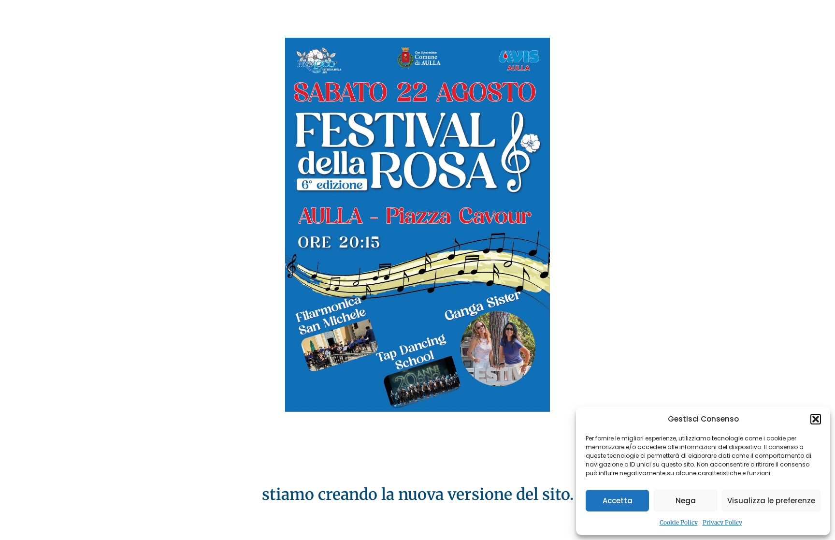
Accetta (618, 501)
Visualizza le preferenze (771, 501)
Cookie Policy (679, 522)
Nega (686, 501)
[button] (816, 419)
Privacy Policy (722, 522)
